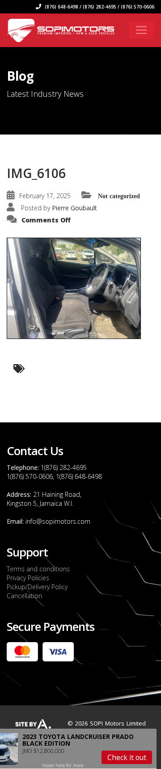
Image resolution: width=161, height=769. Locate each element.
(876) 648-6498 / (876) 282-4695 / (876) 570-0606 (98, 7)
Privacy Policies (28, 577)
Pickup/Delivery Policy (37, 586)
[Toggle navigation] (141, 30)
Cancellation (24, 595)
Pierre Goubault (74, 208)
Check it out (126, 757)
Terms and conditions (38, 569)
